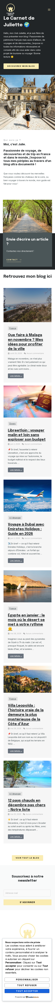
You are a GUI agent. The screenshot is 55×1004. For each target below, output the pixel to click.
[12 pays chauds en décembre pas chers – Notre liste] (27, 774)
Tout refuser (27, 985)
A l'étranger (15, 517)
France (12, 328)
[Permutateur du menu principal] (49, 10)
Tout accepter (27, 991)
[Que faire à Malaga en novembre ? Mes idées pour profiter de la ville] (27, 305)
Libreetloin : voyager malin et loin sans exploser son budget (27, 435)
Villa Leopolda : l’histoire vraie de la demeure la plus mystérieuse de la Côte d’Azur (26, 715)
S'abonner (27, 902)
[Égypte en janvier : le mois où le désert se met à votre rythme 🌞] (27, 586)
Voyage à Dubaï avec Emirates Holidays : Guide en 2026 (26, 529)
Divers (12, 423)
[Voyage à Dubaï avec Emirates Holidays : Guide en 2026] (27, 495)
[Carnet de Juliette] (10, 9)
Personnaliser (27, 979)
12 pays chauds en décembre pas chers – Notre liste (26, 805)
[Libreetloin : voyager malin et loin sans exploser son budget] (27, 401)
